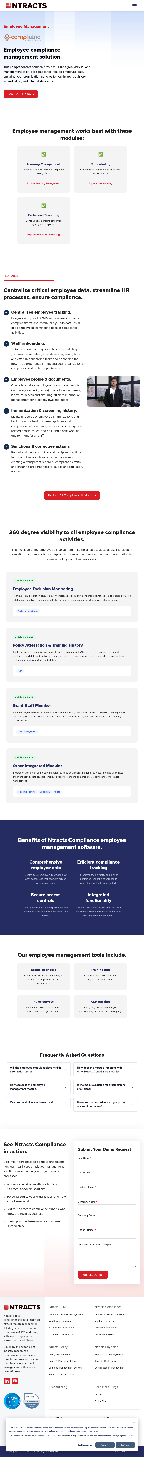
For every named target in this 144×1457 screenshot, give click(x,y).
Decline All (125, 1445)
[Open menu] (134, 5)
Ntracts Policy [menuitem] (58, 1347)
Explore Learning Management (43, 183)
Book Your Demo (19, 94)
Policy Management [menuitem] (59, 1354)
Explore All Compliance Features (70, 495)
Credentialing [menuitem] (58, 1387)
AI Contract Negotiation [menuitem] (61, 1327)
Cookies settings (85, 1445)
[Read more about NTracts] (7, 1381)
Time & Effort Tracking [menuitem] (107, 1361)
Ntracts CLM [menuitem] (57, 1307)
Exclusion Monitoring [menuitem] (106, 1327)
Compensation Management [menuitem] (110, 1367)
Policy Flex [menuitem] (100, 1401)
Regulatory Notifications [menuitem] (62, 1374)
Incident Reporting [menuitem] (105, 1320)
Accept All (105, 1445)
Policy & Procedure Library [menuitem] (63, 1361)
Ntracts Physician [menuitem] (106, 1347)
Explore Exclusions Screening (43, 234)
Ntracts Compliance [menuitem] (108, 1307)
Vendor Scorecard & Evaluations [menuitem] (112, 1314)
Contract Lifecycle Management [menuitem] (66, 1314)
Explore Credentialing (100, 183)
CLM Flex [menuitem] (100, 1394)
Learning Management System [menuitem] (65, 1367)
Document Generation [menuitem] (61, 1334)
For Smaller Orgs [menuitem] (106, 1387)
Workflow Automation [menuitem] (60, 1320)
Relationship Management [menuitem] (109, 1354)
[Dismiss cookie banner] (134, 1423)
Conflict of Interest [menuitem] (104, 1334)
